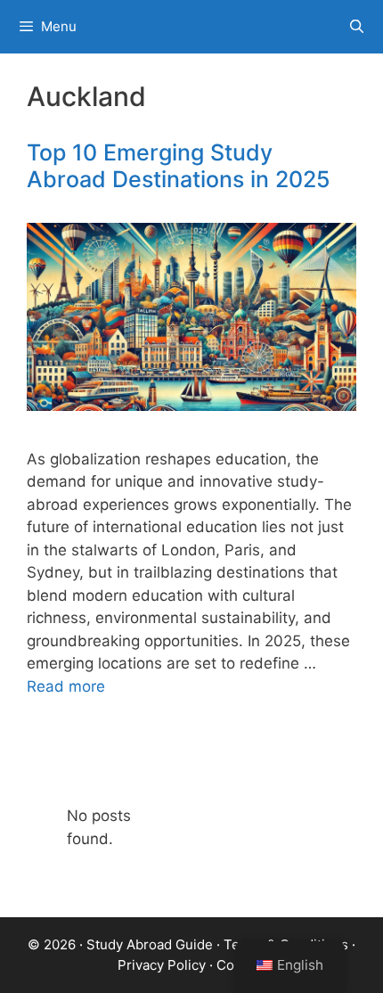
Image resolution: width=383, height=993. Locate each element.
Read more (66, 686)
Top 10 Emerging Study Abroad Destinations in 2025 (178, 166)
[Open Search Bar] (356, 26)
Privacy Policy (162, 964)
